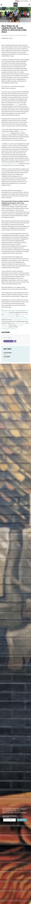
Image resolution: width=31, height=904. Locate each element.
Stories (5, 353)
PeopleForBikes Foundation (20, 319)
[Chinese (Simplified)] (15, 1)
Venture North (14, 163)
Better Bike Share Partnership (13, 310)
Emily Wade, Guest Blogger (15, 35)
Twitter (23, 323)
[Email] (15, 341)
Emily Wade (7, 338)
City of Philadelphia (10, 314)
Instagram (5, 325)
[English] (17, 1)
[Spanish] (18, 1)
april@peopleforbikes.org (9, 328)
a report (16, 104)
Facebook (18, 323)
